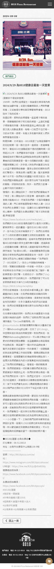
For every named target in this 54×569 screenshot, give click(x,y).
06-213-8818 (20, 550)
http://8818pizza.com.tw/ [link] (22, 454)
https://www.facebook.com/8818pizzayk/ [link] (24, 485)
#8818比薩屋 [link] (9, 489)
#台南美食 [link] (8, 509)
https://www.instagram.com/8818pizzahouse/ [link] (26, 462)
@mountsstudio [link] (11, 325)
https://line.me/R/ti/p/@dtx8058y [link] (29, 466)
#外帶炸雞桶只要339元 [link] (14, 497)
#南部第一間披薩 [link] (11, 493)
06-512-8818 (18, 554)
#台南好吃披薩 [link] (10, 505)
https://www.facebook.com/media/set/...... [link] (24, 219)
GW (41, 566)
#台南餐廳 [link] (18, 509)
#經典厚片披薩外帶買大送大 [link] (17, 501)
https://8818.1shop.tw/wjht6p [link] (18, 286)
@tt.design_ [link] (43, 329)
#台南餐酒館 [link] (30, 509)
